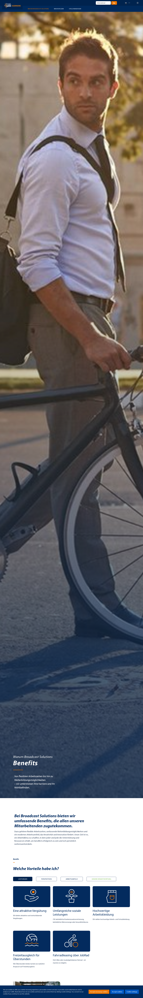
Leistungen (22, 879)
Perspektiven (46, 879)
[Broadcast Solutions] (12, 5)
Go (114, 3)
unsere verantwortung (101, 879)
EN (129, 3)
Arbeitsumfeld (72, 879)
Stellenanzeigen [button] (75, 9)
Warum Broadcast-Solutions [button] (38, 9)
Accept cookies (117, 992)
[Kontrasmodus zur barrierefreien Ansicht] (137, 3)
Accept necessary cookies (99, 992)
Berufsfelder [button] (59, 9)
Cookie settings (132, 992)
